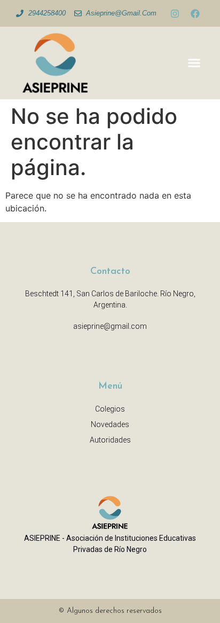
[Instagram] (175, 13)
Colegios (110, 409)
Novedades (110, 424)
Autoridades (110, 440)
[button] (194, 63)
